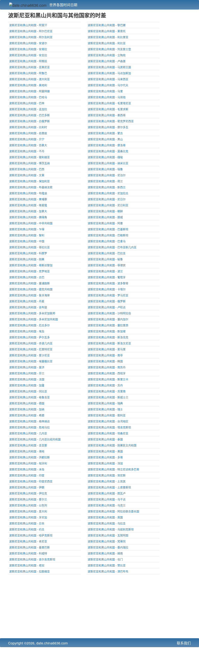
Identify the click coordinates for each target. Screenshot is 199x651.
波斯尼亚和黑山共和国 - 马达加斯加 (109, 73)
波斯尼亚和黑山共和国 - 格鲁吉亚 (29, 397)
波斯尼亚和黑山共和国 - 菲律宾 (107, 265)
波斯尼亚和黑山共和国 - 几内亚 (28, 433)
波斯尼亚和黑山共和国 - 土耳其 (107, 481)
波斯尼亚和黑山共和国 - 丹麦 (26, 301)
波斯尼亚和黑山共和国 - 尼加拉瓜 (108, 193)
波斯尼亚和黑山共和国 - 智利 (26, 235)
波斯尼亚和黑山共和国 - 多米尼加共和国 (33, 319)
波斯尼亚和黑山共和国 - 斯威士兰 (108, 397)
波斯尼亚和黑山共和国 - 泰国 (105, 439)
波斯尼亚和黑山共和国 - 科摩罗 (28, 253)
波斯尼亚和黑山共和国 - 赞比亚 (107, 565)
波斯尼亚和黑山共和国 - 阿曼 (105, 223)
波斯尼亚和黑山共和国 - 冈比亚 (28, 391)
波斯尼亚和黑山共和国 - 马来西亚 (108, 79)
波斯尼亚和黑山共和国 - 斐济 (26, 367)
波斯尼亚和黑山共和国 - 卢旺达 (107, 307)
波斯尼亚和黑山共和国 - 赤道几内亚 (30, 343)
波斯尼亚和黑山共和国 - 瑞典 (105, 403)
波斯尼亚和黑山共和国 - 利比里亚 (108, 37)
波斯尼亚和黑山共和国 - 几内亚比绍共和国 (35, 439)
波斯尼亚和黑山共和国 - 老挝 (26, 565)
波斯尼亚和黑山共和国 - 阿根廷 (28, 61)
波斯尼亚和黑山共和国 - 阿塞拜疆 (29, 91)
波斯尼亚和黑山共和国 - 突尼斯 (107, 475)
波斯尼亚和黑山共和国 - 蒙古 (105, 133)
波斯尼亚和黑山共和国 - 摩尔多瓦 (108, 127)
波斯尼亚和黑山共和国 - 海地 (26, 451)
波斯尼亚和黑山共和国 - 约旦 (26, 529)
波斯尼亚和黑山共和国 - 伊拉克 (28, 493)
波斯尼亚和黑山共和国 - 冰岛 (26, 469)
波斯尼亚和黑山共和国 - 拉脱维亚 (29, 571)
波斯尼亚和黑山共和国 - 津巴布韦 (108, 571)
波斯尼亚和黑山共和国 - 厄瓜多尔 (29, 325)
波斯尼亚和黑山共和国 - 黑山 (105, 139)
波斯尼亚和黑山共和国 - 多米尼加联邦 (32, 313)
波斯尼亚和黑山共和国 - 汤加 (105, 463)
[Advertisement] (68, 607)
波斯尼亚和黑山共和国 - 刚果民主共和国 (112, 445)
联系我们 (184, 643)
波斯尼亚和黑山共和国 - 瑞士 (105, 409)
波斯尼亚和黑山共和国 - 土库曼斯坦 (109, 487)
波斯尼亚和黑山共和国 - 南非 (105, 355)
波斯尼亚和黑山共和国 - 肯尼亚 (28, 541)
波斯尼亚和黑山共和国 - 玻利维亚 (29, 157)
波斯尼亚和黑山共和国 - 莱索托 (107, 31)
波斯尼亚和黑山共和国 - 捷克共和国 (30, 289)
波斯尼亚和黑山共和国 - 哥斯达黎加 (30, 265)
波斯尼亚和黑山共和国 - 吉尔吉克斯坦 (32, 559)
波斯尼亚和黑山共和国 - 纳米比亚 (108, 163)
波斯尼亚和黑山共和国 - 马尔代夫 (108, 85)
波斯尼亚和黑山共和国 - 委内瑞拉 (108, 547)
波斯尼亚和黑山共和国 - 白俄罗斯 (29, 121)
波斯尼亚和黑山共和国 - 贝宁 (26, 139)
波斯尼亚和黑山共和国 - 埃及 (26, 331)
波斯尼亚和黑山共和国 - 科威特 (28, 553)
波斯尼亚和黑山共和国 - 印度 (26, 475)
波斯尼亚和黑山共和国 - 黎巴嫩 (107, 25)
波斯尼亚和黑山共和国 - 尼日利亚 (108, 205)
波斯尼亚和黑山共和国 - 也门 (105, 559)
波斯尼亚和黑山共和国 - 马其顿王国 (109, 67)
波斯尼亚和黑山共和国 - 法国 (26, 379)
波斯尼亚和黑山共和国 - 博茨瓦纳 (29, 163)
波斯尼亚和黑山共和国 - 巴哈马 (28, 97)
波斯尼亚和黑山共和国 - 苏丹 (105, 385)
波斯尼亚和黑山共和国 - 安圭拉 (28, 55)
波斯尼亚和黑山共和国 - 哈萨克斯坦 (30, 535)
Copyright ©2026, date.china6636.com (38, 643)
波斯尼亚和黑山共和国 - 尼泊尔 (107, 175)
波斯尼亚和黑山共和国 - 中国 (26, 241)
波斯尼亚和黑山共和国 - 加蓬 (26, 385)
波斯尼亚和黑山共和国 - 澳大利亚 (29, 79)
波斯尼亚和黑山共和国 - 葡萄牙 (107, 277)
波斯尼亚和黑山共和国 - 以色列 (28, 505)
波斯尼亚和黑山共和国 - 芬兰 (26, 373)
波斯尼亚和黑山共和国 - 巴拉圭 (107, 253)
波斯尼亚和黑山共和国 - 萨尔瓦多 (29, 337)
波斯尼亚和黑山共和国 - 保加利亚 (29, 181)
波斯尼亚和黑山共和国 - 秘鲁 (105, 259)
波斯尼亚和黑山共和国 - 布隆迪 (28, 193)
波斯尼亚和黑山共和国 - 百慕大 (28, 145)
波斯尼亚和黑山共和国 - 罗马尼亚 (108, 295)
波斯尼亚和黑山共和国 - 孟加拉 (28, 109)
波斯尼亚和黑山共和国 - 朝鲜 (105, 211)
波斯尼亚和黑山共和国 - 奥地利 (28, 85)
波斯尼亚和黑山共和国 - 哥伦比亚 (29, 247)
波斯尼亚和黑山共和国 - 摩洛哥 (107, 145)
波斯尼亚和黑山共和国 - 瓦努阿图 (108, 535)
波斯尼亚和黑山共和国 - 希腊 (26, 415)
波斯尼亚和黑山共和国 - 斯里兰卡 (108, 379)
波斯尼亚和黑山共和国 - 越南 (105, 553)
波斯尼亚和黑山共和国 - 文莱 (26, 175)
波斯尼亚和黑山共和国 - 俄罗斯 (107, 301)
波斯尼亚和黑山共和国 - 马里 (105, 91)
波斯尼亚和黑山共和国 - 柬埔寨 (28, 199)
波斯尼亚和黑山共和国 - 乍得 (26, 229)
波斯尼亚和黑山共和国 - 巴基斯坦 (108, 229)
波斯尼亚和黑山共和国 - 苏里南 (107, 391)
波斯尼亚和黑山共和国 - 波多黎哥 (108, 283)
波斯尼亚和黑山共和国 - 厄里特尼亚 (30, 349)
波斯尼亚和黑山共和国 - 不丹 (26, 151)
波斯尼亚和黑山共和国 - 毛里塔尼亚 (109, 103)
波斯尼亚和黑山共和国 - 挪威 (105, 217)
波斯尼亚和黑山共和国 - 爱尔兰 (28, 499)
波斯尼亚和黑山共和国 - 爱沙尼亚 (29, 355)
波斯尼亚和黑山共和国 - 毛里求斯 (108, 109)
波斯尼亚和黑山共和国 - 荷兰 (105, 181)
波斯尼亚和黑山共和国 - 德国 (26, 403)
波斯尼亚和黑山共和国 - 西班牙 (107, 373)
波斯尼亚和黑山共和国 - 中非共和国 (30, 223)
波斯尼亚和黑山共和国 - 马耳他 (107, 97)
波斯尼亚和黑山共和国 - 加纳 (26, 409)
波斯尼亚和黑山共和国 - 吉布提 (28, 307)
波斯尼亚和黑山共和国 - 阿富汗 (28, 25)
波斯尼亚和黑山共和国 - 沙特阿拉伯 (109, 313)
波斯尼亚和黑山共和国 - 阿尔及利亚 (30, 37)
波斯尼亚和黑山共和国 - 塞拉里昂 (108, 325)
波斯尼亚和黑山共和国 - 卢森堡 (107, 61)
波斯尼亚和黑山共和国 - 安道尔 (28, 43)
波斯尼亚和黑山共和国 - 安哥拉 (28, 49)
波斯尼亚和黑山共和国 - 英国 (105, 517)
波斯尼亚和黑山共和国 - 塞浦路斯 (29, 283)
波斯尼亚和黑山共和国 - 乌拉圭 (107, 523)
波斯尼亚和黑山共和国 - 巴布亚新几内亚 (112, 247)
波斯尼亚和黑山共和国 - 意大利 (28, 511)
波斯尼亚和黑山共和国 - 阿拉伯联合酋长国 (113, 511)
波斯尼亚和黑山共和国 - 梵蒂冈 (107, 541)
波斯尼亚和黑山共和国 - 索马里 (107, 349)
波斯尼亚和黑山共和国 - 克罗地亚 (29, 271)
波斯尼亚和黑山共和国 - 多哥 (105, 457)
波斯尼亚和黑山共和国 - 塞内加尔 (108, 319)
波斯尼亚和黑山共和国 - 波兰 (105, 271)
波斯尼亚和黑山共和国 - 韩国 (105, 361)
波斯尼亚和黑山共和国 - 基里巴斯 (29, 547)
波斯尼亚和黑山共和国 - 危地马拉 (29, 427)
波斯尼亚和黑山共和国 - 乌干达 (107, 499)
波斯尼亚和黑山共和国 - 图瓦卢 (107, 493)
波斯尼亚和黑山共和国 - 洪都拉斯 (29, 457)
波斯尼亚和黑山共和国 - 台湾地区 (108, 421)
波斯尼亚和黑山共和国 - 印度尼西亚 (30, 481)
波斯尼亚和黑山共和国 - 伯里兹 (28, 133)
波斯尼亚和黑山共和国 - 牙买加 (28, 517)
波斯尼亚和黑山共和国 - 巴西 (26, 169)
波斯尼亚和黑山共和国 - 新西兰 (107, 187)
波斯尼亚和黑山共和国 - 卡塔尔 (107, 289)
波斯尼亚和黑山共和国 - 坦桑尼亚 (108, 433)
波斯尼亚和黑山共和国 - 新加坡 (107, 331)
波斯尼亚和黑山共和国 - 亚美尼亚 (29, 67)
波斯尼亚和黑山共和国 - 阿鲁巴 (28, 73)
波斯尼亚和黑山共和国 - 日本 (26, 523)
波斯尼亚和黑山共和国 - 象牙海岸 (29, 295)
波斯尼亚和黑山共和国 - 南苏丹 (107, 367)
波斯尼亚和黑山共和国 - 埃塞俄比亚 (30, 361)
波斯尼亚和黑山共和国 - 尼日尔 (107, 199)
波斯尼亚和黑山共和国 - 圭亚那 (28, 445)
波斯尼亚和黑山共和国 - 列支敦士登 (109, 49)
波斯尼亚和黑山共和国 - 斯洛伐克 (108, 337)
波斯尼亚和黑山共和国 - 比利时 (28, 127)
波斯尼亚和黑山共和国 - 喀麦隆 (28, 205)
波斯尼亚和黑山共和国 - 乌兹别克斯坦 (111, 529)
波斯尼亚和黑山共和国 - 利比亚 (107, 43)
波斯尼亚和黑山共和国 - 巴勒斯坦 (108, 235)
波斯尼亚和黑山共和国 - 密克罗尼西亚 (111, 121)
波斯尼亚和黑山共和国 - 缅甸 (105, 157)
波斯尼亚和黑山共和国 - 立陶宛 (107, 55)
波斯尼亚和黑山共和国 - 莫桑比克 (108, 151)
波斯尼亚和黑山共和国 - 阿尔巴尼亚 (30, 31)
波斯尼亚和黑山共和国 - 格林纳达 (29, 421)
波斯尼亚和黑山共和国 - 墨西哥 (107, 115)
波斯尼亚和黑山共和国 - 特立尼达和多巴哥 (113, 469)
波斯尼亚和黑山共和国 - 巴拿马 (107, 241)
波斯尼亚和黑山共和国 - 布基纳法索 (30, 187)
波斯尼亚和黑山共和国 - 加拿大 (28, 211)
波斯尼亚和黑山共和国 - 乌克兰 (107, 505)
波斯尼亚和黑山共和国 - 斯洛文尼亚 (109, 343)
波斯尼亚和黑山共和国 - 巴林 (26, 103)
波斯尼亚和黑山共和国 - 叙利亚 (107, 415)
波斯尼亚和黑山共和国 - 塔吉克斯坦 (109, 427)
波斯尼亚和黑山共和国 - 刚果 (26, 259)
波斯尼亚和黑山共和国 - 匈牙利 (28, 463)
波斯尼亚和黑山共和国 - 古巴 (26, 277)
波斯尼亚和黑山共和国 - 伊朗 (26, 487)
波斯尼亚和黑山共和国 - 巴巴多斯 (29, 115)
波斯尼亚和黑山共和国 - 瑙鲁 (105, 169)
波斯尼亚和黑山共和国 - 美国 (105, 451)
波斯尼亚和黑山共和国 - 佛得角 (28, 217)
